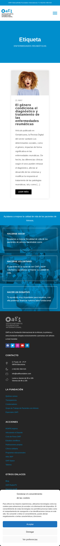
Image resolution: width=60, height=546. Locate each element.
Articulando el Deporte (14, 433)
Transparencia (11, 400)
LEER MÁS (23, 192)
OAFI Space (10, 461)
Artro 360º (9, 457)
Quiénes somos (11, 396)
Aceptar (30, 524)
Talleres (9, 465)
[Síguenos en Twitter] (12, 345)
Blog (7, 481)
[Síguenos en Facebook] (8, 345)
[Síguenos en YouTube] (22, 345)
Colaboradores (11, 404)
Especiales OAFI (12, 412)
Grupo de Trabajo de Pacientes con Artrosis (22, 408)
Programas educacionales (16, 453)
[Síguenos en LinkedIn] (27, 345)
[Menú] (55, 13)
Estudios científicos (13, 441)
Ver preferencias (30, 539)
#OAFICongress (12, 429)
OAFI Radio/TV (11, 485)
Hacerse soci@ (11, 489)
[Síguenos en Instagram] (17, 345)
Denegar (30, 532)
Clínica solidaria (12, 449)
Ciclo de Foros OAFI (13, 437)
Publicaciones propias (14, 445)
